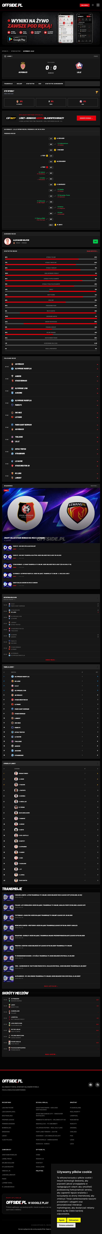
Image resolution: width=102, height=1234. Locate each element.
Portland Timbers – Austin (46, 1131)
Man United (74, 1119)
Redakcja (40, 1159)
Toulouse (18, 741)
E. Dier (21, 858)
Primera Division (8, 1123)
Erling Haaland (8, 1163)
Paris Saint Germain (22, 709)
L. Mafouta (22, 790)
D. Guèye (21, 829)
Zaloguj (84, 5)
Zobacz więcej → (51, 659)
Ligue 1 (4, 1135)
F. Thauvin (22, 784)
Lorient (17, 718)
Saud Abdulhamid (24, 813)
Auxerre (18, 750)
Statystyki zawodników (54, 83)
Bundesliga (6, 1127)
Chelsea (73, 1131)
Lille (17, 686)
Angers (17, 746)
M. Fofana (22, 807)
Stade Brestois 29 (21, 700)
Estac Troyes (20, 732)
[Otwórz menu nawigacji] (98, 5)
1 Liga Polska (7, 1140)
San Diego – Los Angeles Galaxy (48, 1135)
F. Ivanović (22, 818)
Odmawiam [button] (74, 1220)
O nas (38, 1155)
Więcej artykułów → (51, 986)
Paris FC (17, 727)
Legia (72, 1140)
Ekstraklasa (7, 1115)
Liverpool (74, 1115)
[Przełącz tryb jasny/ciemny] (93, 5)
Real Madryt (75, 1111)
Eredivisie (6, 1131)
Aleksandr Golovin (21, 240)
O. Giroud (21, 824)
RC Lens (17, 681)
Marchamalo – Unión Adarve (47, 1140)
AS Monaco (18, 695)
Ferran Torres (23, 773)
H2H (40, 83)
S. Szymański (23, 846)
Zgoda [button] (61, 1220)
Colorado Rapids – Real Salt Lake (49, 1127)
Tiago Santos (23, 880)
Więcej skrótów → (51, 1054)
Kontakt (39, 1163)
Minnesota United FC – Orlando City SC (51, 1119)
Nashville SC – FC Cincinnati (46, 1123)
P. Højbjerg (22, 863)
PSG (71, 1135)
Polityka (39, 1171)
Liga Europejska (8, 1111)
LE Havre (18, 737)
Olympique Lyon (20, 690)
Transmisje (8, 83)
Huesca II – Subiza (43, 1144)
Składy (19, 83)
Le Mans (18, 704)
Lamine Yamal (7, 1183)
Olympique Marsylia (22, 676)
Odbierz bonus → (86, 118)
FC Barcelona (75, 1107)
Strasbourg (19, 755)
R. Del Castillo (23, 835)
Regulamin (40, 1167)
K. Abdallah (22, 801)
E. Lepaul (22, 875)
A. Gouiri (21, 779)
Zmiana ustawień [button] (66, 1225)
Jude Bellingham (8, 1175)
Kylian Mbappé (7, 1167)
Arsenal (73, 1127)
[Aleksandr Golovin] (7, 241)
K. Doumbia (22, 796)
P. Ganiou (21, 852)
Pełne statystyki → (92, 251)
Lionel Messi (7, 1159)
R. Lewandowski (8, 1187)
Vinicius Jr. (6, 1171)
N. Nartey (22, 841)
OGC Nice (18, 723)
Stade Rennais (20, 713)
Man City (73, 1123)
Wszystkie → (94, 486)
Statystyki (30, 83)
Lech (72, 1144)
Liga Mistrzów (7, 1107)
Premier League (8, 1119)
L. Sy (20, 869)
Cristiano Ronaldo (9, 1155)
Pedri (4, 1179)
